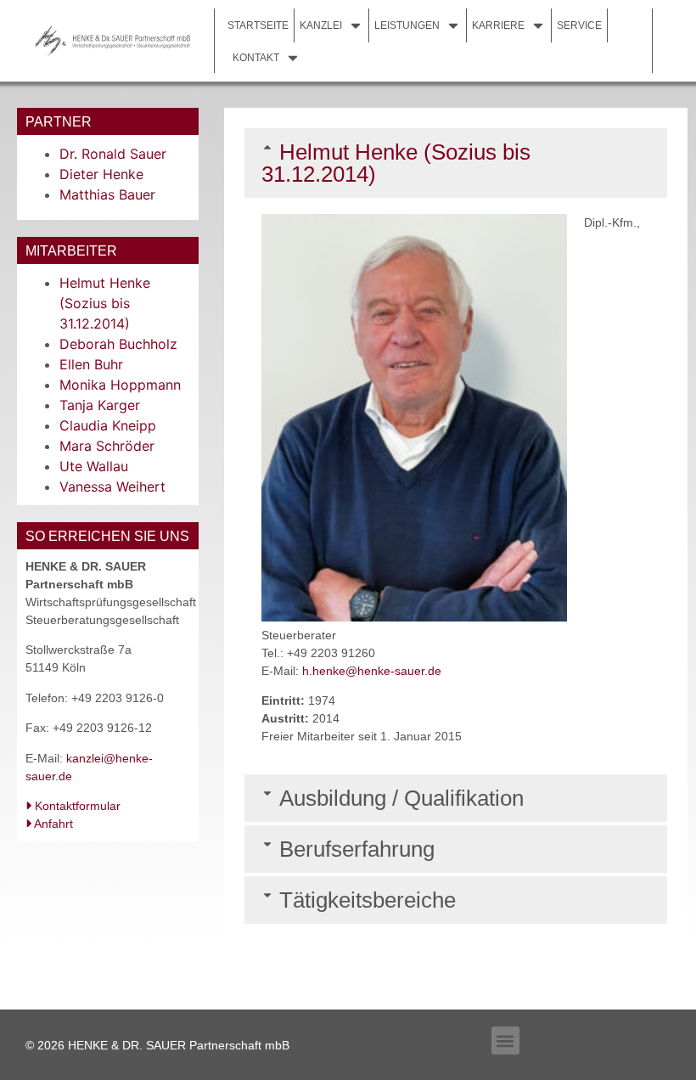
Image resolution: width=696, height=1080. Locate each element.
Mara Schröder (106, 445)
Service (579, 25)
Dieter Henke (101, 174)
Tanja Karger (99, 405)
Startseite (258, 25)
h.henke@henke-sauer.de (371, 671)
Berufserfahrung (357, 849)
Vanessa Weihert (112, 486)
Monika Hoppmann (120, 384)
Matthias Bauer (107, 194)
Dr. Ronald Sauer (112, 153)
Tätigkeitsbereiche (367, 900)
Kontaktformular (76, 806)
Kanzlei (321, 25)
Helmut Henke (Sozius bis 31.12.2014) (104, 303)
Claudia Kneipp (107, 425)
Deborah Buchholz (118, 343)
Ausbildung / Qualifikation (401, 798)
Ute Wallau (93, 466)
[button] (455, 163)
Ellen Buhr (91, 364)
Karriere (498, 25)
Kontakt (256, 58)
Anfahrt (52, 823)
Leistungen (407, 25)
